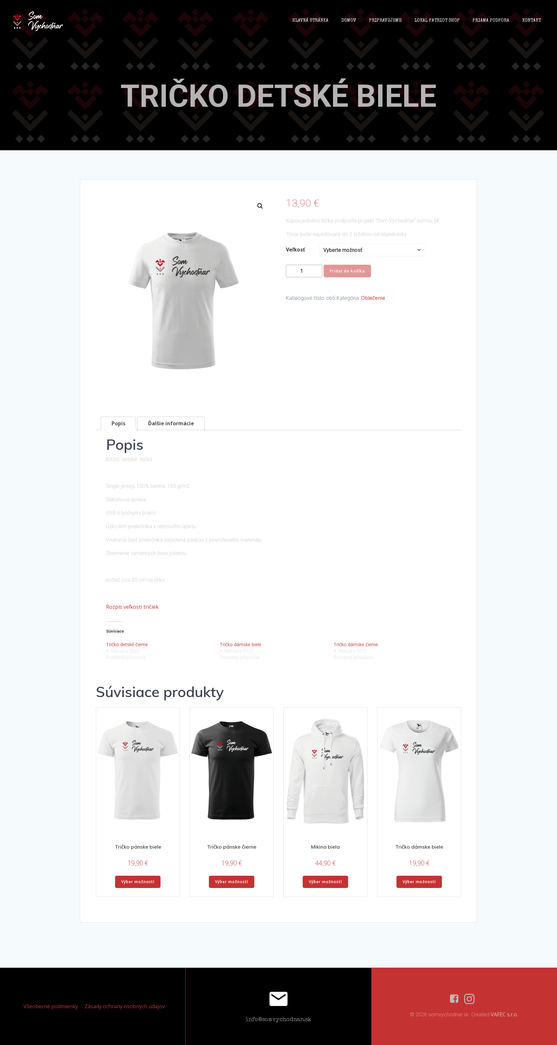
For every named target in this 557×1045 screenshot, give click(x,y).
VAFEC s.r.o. (504, 1014)
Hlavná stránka (310, 20)
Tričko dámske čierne (356, 644)
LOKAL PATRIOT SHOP (437, 20)
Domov (348, 20)
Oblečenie (373, 297)
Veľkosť (295, 250)
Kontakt (531, 20)
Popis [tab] (118, 423)
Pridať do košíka (347, 271)
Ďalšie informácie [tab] (171, 423)
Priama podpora (491, 20)
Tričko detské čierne (127, 644)
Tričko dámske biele (240, 644)
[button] (260, 206)
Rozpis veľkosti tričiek (132, 606)
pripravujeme (385, 20)
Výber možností (137, 881)
